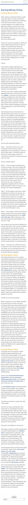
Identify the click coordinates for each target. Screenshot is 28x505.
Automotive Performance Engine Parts (12, 376)
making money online (7, 361)
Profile (14, 497)
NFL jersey (12, 451)
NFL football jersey (6, 270)
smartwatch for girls (9, 386)
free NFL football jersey (10, 453)
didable (6, 95)
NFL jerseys (14, 462)
